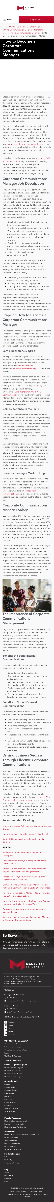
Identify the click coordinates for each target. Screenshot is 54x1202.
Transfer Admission (10, 1140)
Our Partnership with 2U (36, 1192)
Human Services (9, 1102)
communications (25, 365)
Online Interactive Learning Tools (15, 1050)
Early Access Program (11, 1137)
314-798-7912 (10, 1009)
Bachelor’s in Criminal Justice (14, 1124)
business (17, 368)
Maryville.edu (27, 1194)
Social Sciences (9, 1111)
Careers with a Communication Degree (21, 32)
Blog (6, 1169)
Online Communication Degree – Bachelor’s (23, 29)
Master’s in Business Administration (16, 1121)
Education (7, 1096)
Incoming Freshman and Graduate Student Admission (22, 1134)
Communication (9, 1087)
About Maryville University (13, 1044)
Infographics (8, 1175)
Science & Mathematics (12, 1108)
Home (6, 26)
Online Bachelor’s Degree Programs (26, 26)
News (6, 1181)
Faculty (6, 1053)
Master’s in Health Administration (15, 1127)
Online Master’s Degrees (12, 1071)
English (36, 368)
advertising (27, 368)
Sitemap (27, 1197)
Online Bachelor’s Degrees (13, 1068)
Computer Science (10, 1090)
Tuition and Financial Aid (12, 1149)
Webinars (7, 1178)
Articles (6, 1172)
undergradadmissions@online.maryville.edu (20, 1001)
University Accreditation (12, 1047)
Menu (9, 20)
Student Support (12, 1154)
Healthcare (8, 1099)
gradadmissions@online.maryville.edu (18, 1012)
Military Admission (10, 1146)
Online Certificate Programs (13, 1077)
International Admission (12, 1143)
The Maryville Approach (12, 1056)
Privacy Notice (21, 1192)
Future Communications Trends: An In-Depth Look (25, 834)
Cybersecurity (9, 1093)
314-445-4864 (10, 998)
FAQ (6, 1157)
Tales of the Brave (12, 1060)
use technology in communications (25, 144)
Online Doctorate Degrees (13, 1074)
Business (7, 1084)
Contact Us (9, 990)
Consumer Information (12, 1163)
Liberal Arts (8, 1105)
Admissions (9, 1131)
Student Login (9, 1160)
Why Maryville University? (16, 1041)
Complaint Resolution (13, 1194)
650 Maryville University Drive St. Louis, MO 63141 (21, 1017)
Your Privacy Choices (41, 1194)
